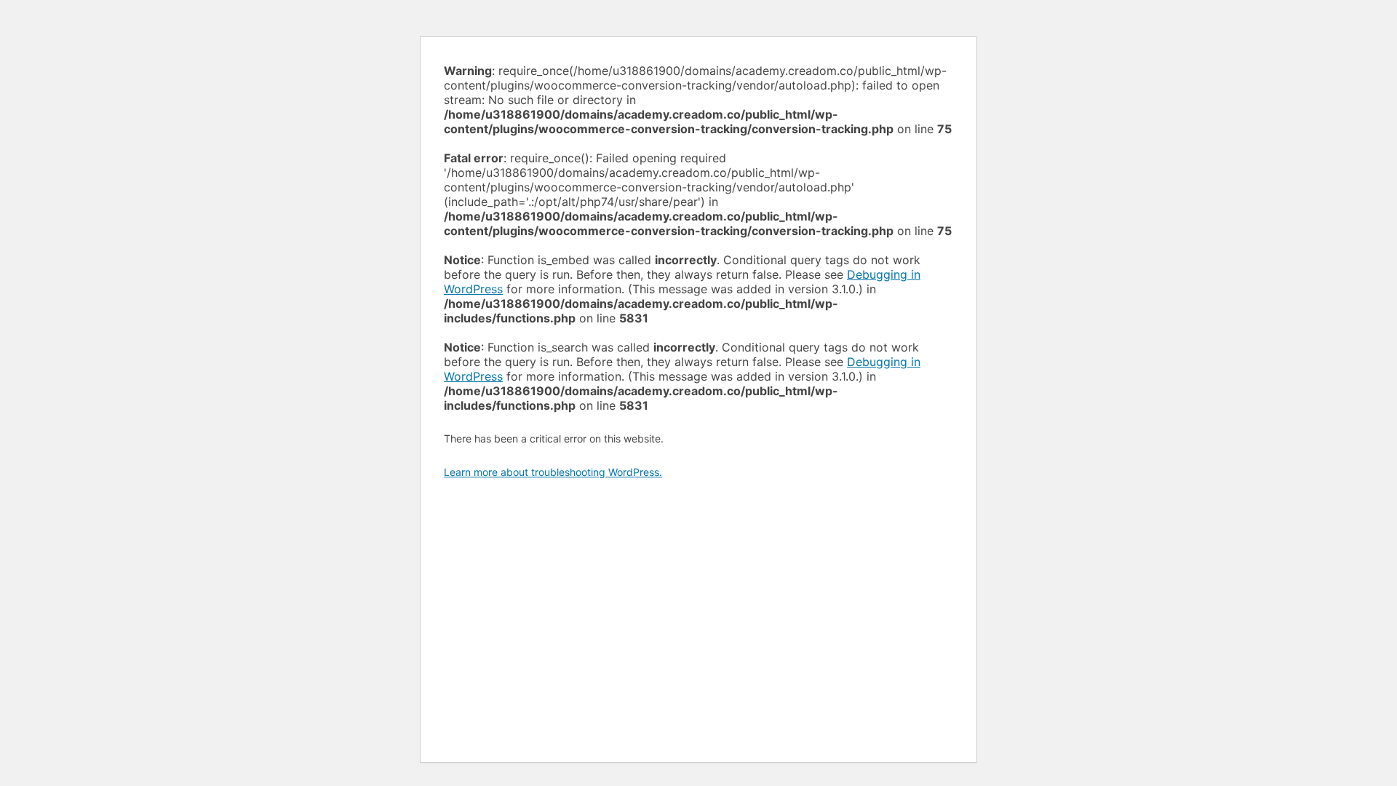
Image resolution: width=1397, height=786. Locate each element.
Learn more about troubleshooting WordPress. (553, 472)
